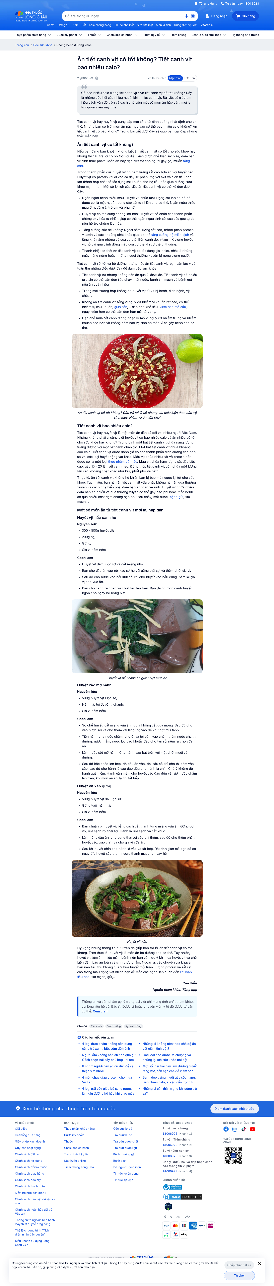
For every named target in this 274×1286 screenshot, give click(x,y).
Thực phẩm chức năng (79, 1128)
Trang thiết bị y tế (76, 1154)
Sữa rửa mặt (145, 25)
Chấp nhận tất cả (239, 1265)
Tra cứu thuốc (122, 1135)
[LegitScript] (182, 1206)
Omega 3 (64, 25)
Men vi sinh (163, 25)
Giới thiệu (21, 1128)
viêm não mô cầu (173, 307)
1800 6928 (251, 3)
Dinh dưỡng (114, 1026)
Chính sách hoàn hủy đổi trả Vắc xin (33, 1211)
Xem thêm (100, 1011)
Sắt (84, 25)
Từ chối (239, 1275)
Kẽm (75, 25)
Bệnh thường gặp (124, 1154)
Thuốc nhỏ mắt (124, 25)
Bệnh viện (119, 1160)
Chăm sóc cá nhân (76, 1148)
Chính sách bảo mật (28, 1180)
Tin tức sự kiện (123, 1180)
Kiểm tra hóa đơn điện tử (31, 1192)
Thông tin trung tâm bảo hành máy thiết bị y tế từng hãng (35, 1222)
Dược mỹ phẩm (74, 1135)
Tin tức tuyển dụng (126, 1173)
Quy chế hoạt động (28, 1148)
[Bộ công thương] (172, 1187)
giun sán (120, 307)
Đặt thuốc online (75, 1160)
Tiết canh (96, 1026)
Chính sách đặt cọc (28, 1154)
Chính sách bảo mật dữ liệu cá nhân (35, 1201)
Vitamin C (207, 25)
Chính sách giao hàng (29, 1173)
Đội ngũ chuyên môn (127, 1167)
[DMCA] (182, 1197)
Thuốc (68, 1141)
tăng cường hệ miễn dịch (170, 235)
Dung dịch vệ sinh (186, 25)
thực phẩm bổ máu (122, 462)
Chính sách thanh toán (30, 1186)
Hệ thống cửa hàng (28, 1135)
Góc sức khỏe (42, 45)
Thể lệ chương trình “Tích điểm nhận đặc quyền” (32, 1232)
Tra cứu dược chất (125, 1141)
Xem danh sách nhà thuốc (234, 1109)
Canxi (50, 25)
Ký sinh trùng (133, 1026)
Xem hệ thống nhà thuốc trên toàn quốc (68, 1108)
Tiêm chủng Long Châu (79, 1167)
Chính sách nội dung (28, 1160)
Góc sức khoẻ (122, 1128)
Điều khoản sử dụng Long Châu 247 (32, 1243)
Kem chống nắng (100, 25)
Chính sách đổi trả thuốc (31, 1167)
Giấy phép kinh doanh (30, 1141)
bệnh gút (176, 497)
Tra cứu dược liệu (125, 1148)
